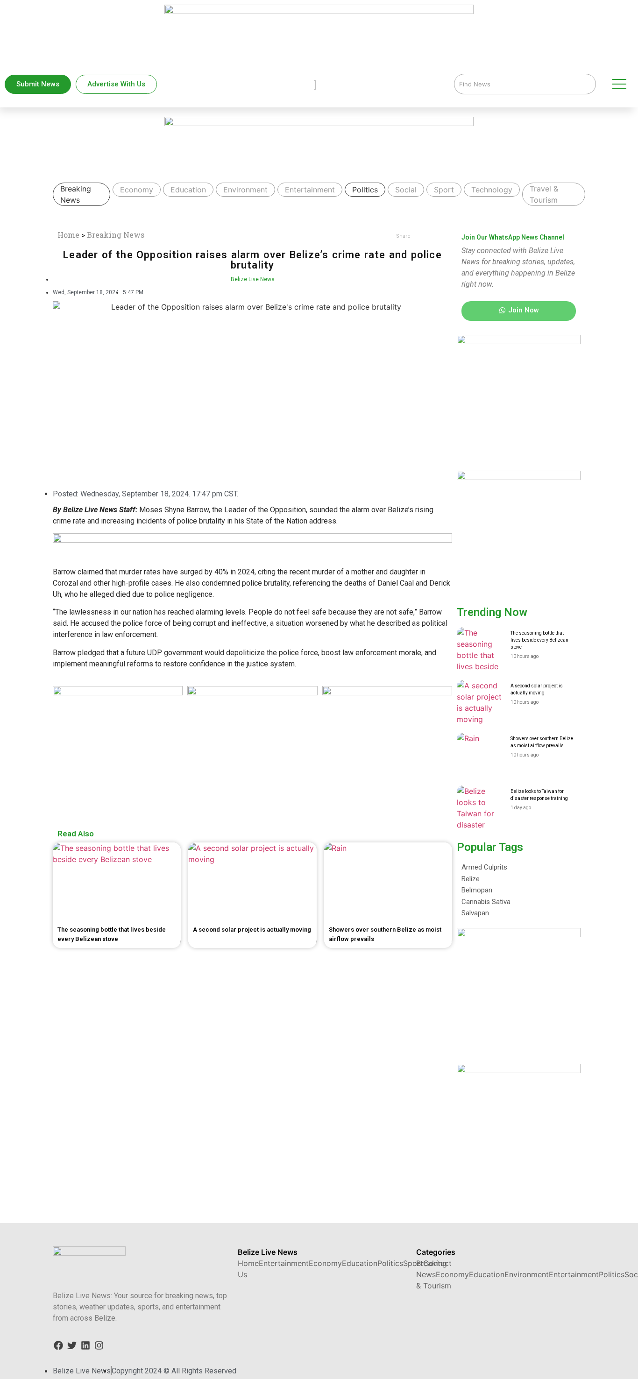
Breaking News (75, 194)
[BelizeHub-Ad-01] (387, 692)
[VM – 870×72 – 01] (252, 540)
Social (406, 189)
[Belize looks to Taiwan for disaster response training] (480, 808)
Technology (491, 189)
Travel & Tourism (544, 194)
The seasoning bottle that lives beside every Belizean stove (539, 640)
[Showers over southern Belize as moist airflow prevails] (480, 756)
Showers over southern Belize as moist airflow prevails (541, 742)
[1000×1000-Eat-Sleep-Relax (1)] (545, 341)
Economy (136, 189)
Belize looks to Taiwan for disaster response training (539, 795)
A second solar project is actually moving (536, 689)
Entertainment (310, 189)
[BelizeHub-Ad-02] (564, 934)
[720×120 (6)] (365, 123)
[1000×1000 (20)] (252, 692)
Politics (365, 189)
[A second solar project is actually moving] (480, 703)
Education (188, 189)
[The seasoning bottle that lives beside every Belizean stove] (480, 650)
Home (68, 235)
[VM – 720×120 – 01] (329, 11)
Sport (444, 189)
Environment (245, 189)
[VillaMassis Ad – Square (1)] (118, 692)
